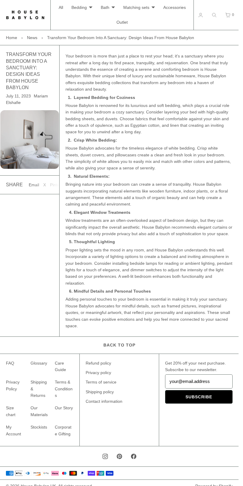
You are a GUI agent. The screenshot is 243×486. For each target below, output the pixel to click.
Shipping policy (100, 391)
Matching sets (136, 7)
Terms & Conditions (64, 389)
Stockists (39, 427)
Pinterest (58, 184)
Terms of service (101, 382)
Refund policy (98, 363)
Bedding (79, 7)
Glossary (39, 363)
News (32, 37)
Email (34, 184)
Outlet (122, 22)
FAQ (10, 363)
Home (11, 37)
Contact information (104, 401)
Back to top (119, 345)
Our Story (64, 407)
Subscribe (199, 396)
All (61, 7)
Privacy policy (98, 372)
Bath (105, 7)
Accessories (174, 7)
